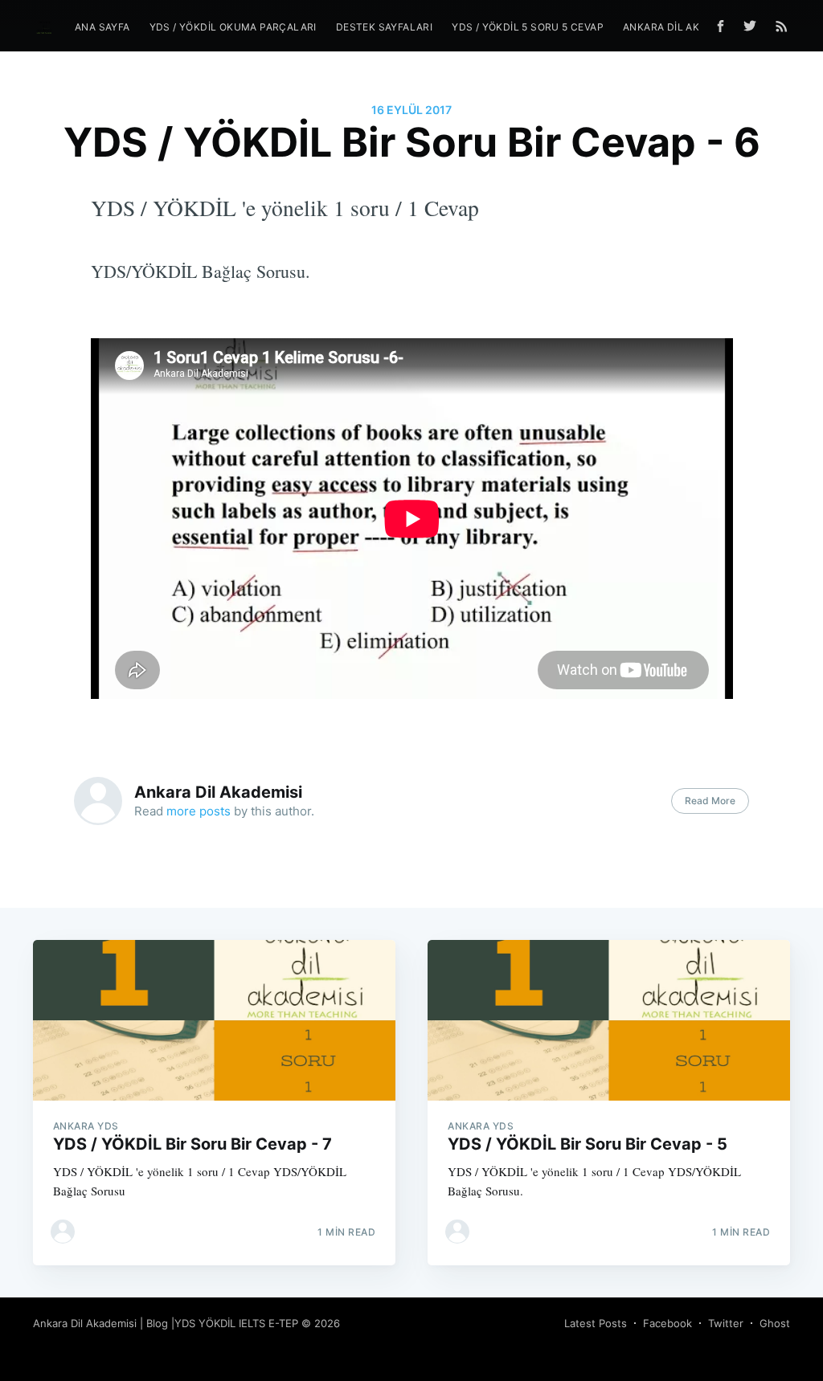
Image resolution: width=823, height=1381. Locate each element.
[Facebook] (720, 26)
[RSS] (781, 25)
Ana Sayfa (102, 27)
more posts (198, 811)
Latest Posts (595, 1323)
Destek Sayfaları (384, 27)
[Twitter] (754, 25)
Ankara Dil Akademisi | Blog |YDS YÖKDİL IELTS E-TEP (165, 1323)
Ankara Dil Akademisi (218, 792)
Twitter (725, 1323)
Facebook (667, 1323)
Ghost (775, 1323)
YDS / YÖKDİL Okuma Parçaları (233, 27)
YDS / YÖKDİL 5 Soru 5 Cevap (528, 27)
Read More (710, 801)
